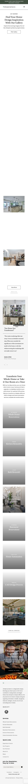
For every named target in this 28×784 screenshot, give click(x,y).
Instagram (16, 772)
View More (14, 287)
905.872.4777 (6, 707)
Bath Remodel (6, 727)
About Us (5, 751)
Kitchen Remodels (7, 724)
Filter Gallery (14, 32)
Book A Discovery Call (14, 774)
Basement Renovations (9, 730)
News (4, 754)
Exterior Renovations (8, 732)
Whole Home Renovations (9, 722)
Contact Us (6, 757)
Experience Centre (8, 743)
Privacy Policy (19, 778)
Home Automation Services (10, 735)
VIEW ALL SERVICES (14, 630)
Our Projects (6, 746)
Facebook (9, 772)
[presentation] (4, 364)
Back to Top (14, 291)
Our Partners (6, 749)
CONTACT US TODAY (14, 670)
